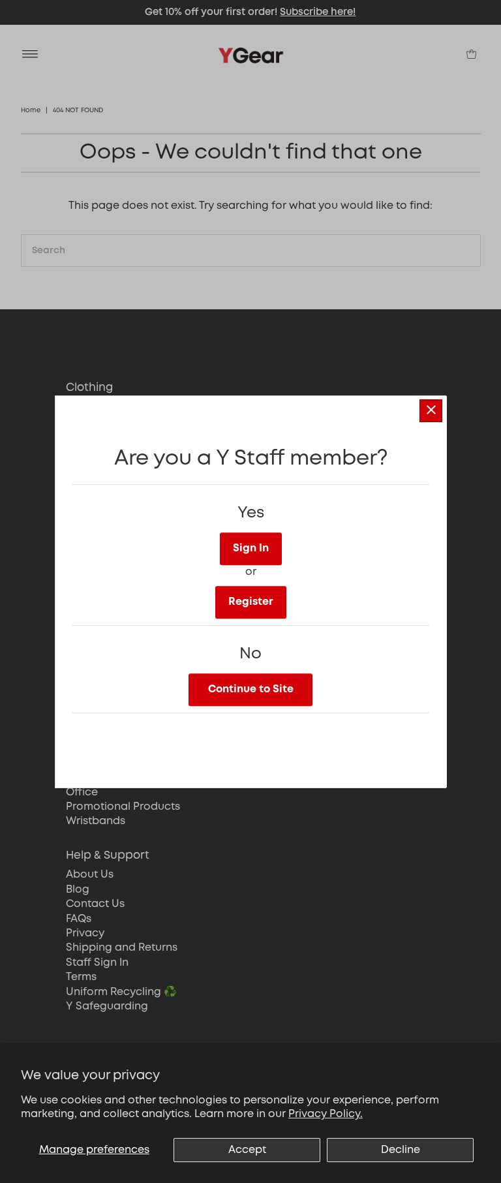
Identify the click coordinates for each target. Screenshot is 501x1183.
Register (250, 602)
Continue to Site (251, 689)
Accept (247, 1150)
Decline (400, 1150)
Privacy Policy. (325, 1114)
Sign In (251, 548)
